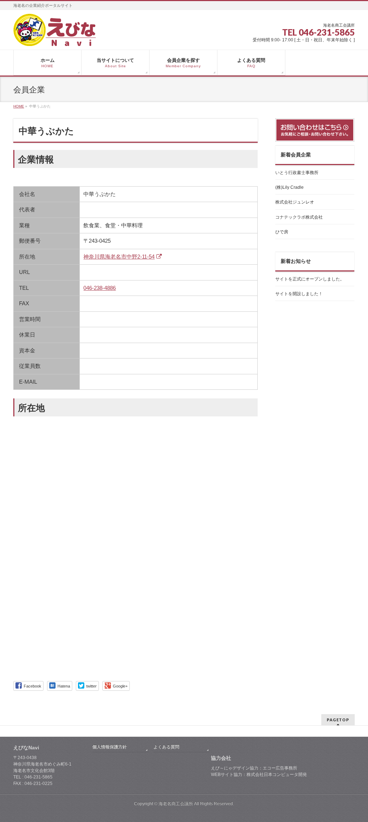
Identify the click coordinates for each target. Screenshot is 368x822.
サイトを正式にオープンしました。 (309, 279)
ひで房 (281, 231)
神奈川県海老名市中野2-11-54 (119, 257)
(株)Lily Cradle (289, 187)
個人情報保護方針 (109, 746)
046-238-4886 (99, 288)
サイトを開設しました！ (299, 293)
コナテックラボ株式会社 (299, 217)
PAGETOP (338, 719)
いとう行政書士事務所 (296, 172)
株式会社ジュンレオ (294, 202)
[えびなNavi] (54, 38)
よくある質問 (166, 746)
